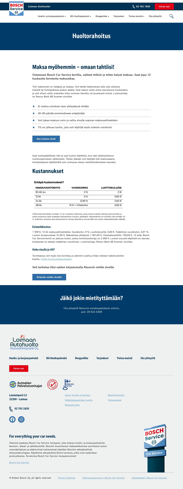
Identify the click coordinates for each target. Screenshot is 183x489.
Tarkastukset (115, 400)
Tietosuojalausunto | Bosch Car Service (103, 478)
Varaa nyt (164, 6)
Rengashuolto (72, 405)
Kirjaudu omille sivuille (49, 277)
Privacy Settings (66, 478)
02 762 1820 (143, 6)
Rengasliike (101, 16)
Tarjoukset (119, 16)
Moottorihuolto (116, 395)
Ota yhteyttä (155, 16)
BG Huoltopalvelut (79, 16)
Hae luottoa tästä (46, 139)
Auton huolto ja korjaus (77, 395)
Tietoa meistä (135, 16)
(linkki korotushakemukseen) (56, 259)
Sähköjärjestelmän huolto (79, 400)
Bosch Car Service (19, 462)
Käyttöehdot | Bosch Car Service (149, 478)
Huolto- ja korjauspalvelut (51, 16)
